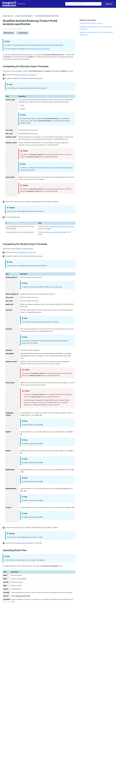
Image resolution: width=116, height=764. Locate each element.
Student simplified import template (25, 252)
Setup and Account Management (24, 16)
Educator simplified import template (25, 74)
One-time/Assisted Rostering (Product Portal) (47, 16)
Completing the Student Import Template (61, 226)
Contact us (108, 4)
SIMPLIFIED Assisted (47, 45)
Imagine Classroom (8, 16)
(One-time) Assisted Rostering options (91, 23)
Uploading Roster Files (55, 232)
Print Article (9, 33)
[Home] (9, 3)
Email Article (23, 33)
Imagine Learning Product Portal (39, 48)
